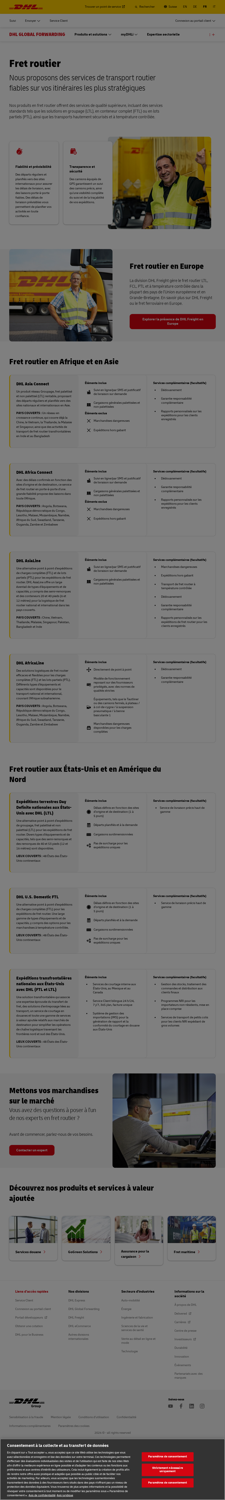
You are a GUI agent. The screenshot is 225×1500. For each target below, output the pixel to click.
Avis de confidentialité (42, 1495)
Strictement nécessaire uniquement (167, 1469)
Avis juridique (65, 1495)
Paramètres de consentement (167, 1456)
